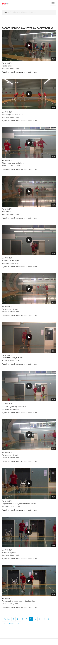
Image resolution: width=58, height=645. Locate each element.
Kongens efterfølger (10, 260)
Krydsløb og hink (9, 552)
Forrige (7, 619)
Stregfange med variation (12, 114)
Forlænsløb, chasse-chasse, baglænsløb (18, 601)
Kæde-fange (7, 66)
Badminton (7, 63)
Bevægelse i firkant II (11, 309)
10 (5, 623)
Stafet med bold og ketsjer (13, 163)
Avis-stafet (6, 212)
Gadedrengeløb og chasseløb (14, 406)
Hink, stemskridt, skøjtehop (13, 357)
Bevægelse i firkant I (10, 455)
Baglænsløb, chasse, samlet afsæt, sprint (19, 503)
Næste (12, 623)
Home (6, 12)
